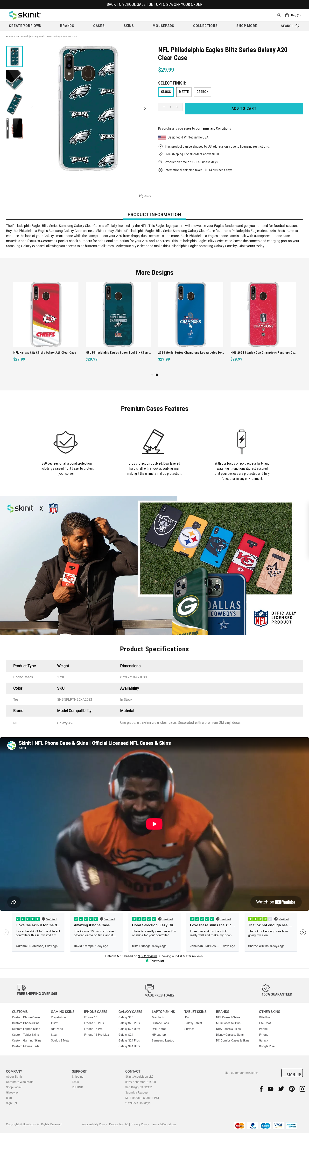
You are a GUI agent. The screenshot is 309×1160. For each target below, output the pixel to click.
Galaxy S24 (126, 1034)
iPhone (263, 1034)
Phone (263, 1029)
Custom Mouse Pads (25, 1046)
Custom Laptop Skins (26, 1029)
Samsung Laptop (163, 1040)
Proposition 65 (118, 1124)
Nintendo (57, 1029)
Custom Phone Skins (25, 1023)
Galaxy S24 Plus (129, 1040)
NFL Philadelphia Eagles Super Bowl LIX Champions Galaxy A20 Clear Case (119, 352)
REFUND (77, 1087)
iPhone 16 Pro (93, 1029)
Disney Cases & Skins (230, 1034)
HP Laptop (159, 1034)
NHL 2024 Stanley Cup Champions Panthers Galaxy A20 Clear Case (264, 352)
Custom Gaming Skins (26, 1040)
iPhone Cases (95, 1012)
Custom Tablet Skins (25, 1034)
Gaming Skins (62, 1012)
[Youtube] (271, 1089)
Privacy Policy (140, 1124)
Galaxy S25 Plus (129, 1023)
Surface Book (160, 1023)
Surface (189, 1029)
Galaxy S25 (126, 1017)
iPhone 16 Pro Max (96, 1034)
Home (9, 36)
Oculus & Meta (60, 1040)
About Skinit (14, 1076)
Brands (222, 1012)
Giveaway (12, 1092)
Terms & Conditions (163, 1124)
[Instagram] (302, 1089)
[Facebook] (261, 1089)
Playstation (58, 1017)
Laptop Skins (163, 1012)
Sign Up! (11, 1103)
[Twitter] (281, 1089)
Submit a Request (136, 1092)
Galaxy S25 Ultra (129, 1029)
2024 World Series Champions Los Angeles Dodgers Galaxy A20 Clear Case (191, 352)
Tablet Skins (195, 1012)
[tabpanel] (190, 327)
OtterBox (264, 1017)
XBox (54, 1023)
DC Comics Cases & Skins (232, 1040)
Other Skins (269, 1012)
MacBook (158, 1017)
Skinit (25, 15)
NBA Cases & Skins (228, 1029)
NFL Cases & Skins (228, 1017)
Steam (55, 1034)
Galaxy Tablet (193, 1023)
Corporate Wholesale (19, 1082)
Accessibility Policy (94, 1124)
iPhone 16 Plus (94, 1023)
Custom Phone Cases (26, 1017)
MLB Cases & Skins (228, 1023)
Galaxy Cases (130, 1012)
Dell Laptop (159, 1029)
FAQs (75, 1082)
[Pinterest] (292, 1089)
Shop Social (13, 1087)
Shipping (78, 1076)
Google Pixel (267, 1046)
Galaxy (263, 1040)
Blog (9, 1098)
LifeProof (265, 1023)
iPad (187, 1017)
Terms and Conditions (216, 128)
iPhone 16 (90, 1017)
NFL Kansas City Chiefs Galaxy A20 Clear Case (44, 352)
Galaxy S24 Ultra (129, 1046)
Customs (20, 1012)
